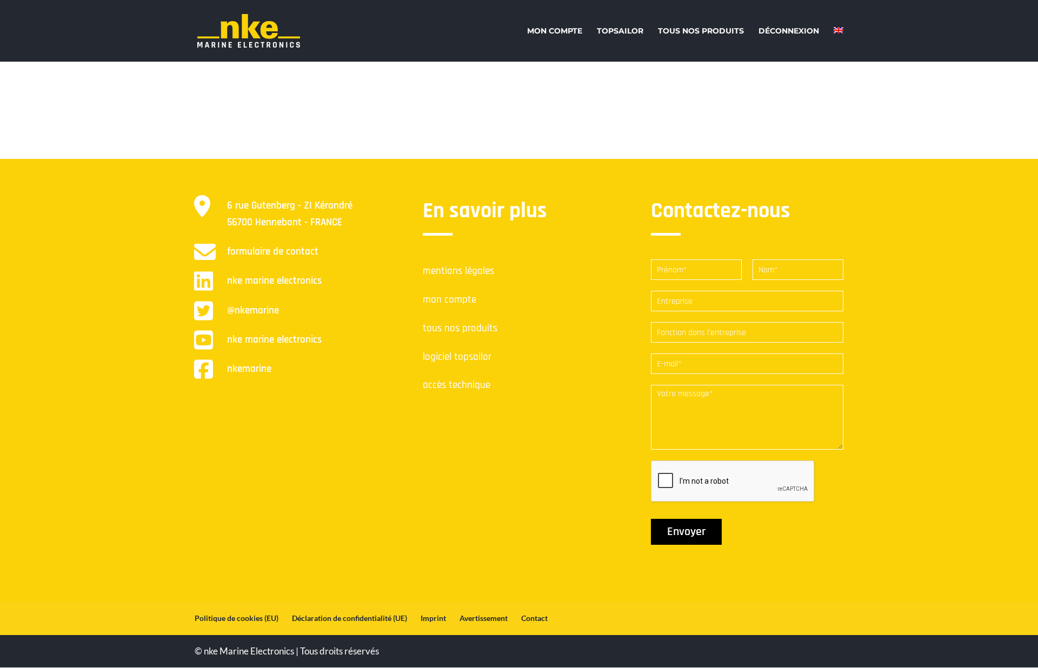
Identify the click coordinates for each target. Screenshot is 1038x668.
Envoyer (686, 531)
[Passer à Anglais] (838, 36)
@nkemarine (253, 310)
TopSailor (620, 31)
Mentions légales (458, 271)
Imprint (433, 618)
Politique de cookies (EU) (236, 618)
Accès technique (456, 385)
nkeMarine (249, 369)
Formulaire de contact (272, 251)
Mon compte (554, 31)
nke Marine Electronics (274, 281)
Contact (534, 618)
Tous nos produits (701, 31)
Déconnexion (788, 31)
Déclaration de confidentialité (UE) (349, 618)
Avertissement (484, 618)
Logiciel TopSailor (457, 357)
